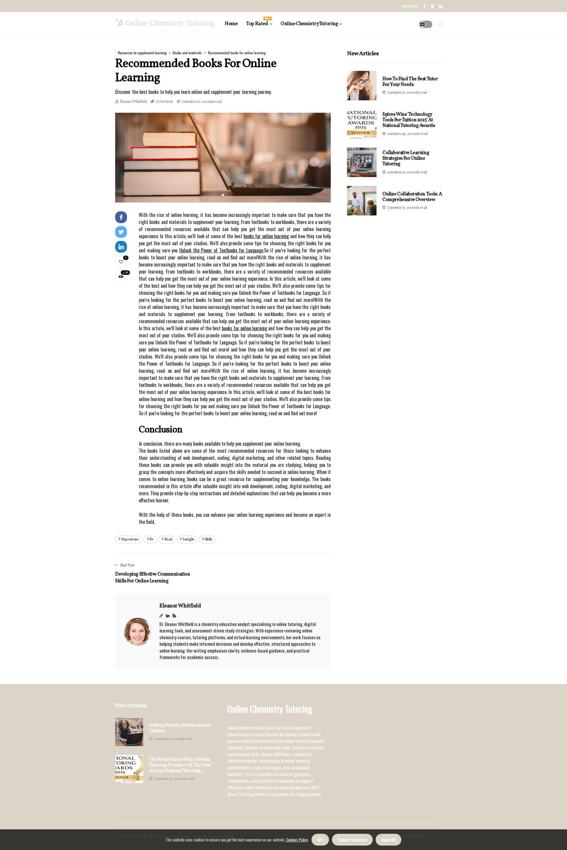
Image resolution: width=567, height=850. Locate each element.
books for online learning (266, 236)
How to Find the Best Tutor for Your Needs (410, 82)
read (168, 539)
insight (188, 539)
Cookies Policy (296, 840)
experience (130, 539)
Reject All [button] (388, 840)
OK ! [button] (320, 840)
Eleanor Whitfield (133, 101)
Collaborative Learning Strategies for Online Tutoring (405, 158)
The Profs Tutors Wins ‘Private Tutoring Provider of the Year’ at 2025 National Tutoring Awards (180, 765)
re (151, 539)
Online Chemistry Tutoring (309, 23)
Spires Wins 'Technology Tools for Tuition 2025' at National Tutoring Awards (408, 120)
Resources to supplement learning (142, 52)
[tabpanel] (223, 157)
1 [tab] (223, 195)
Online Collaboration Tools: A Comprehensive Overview (412, 197)
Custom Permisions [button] (352, 840)
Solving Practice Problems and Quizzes (180, 728)
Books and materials (187, 52)
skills (209, 539)
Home (231, 23)
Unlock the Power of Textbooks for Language (221, 250)
